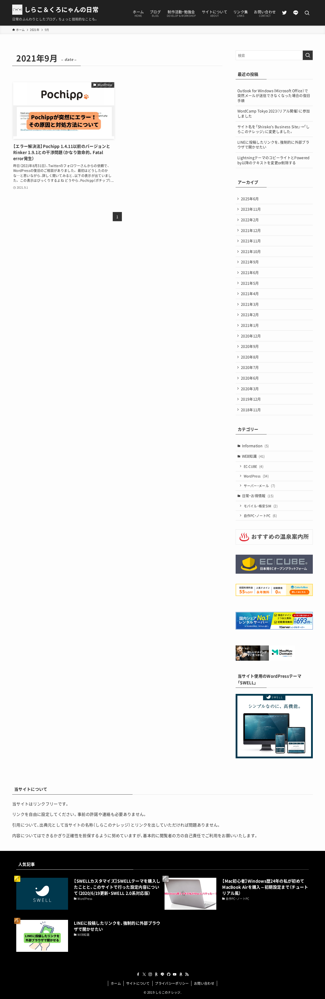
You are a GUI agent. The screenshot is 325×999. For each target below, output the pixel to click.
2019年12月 (251, 398)
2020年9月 (250, 346)
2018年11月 (251, 409)
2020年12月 (251, 335)
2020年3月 (250, 388)
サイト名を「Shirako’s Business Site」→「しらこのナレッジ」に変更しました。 (273, 129)
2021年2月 (250, 314)
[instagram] (150, 974)
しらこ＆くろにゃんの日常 (61, 9)
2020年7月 (250, 367)
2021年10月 (251, 251)
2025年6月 (250, 198)
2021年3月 (250, 304)
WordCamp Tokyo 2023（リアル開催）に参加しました (273, 113)
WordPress (256, 476)
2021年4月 (250, 293)
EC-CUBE (254, 466)
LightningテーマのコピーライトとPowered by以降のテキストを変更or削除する (273, 160)
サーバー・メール (259, 485)
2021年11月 (251, 240)
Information (255, 445)
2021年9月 (250, 261)
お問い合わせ (204, 983)
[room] (156, 974)
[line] (162, 974)
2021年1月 (250, 325)
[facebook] (138, 974)
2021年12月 (251, 230)
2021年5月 (250, 283)
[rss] (187, 974)
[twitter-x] (144, 974)
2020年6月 (250, 377)
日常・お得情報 (258, 495)
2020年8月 (250, 356)
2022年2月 (250, 219)
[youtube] (174, 974)
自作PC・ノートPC (260, 515)
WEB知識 (253, 456)
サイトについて (138, 983)
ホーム (116, 983)
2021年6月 (250, 272)
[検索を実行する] (308, 55)
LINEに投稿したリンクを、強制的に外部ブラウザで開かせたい (273, 144)
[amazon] (180, 974)
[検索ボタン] (307, 13)
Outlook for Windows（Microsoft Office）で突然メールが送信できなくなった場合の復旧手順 (273, 95)
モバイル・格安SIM (261, 505)
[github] (168, 974)
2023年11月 (251, 209)
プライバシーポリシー (172, 983)
